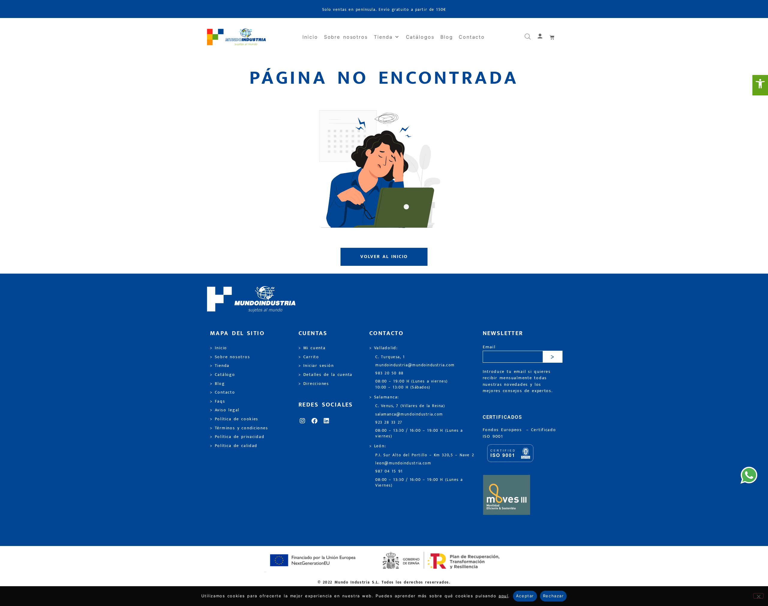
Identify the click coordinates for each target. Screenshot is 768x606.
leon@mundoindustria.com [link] (403, 463)
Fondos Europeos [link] (503, 430)
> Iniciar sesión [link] (316, 365)
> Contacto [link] (222, 392)
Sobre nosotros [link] (346, 37)
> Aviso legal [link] (224, 410)
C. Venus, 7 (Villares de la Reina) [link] (410, 406)
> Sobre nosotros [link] (230, 357)
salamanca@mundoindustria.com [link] (409, 414)
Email (489, 347)
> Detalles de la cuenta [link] (325, 374)
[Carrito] (552, 37)
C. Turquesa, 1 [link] (390, 357)
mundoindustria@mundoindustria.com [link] (415, 365)
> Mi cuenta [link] (312, 348)
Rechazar (553, 595)
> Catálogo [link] (222, 374)
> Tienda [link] (220, 365)
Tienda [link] (383, 37)
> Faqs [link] (217, 401)
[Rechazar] (758, 595)
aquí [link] (503, 595)
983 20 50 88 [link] (389, 373)
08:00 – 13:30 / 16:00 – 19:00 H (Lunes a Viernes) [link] (419, 483)
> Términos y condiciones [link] (239, 428)
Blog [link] (446, 37)
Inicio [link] (310, 37)
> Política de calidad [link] (233, 445)
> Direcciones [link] (313, 383)
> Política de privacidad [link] (237, 436)
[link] (760, 85)
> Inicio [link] (218, 348)
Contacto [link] (471, 37)
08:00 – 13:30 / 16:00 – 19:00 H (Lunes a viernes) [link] (419, 434)
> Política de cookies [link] (234, 419)
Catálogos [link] (420, 37)
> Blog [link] (217, 383)
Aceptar (525, 595)
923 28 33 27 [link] (388, 422)
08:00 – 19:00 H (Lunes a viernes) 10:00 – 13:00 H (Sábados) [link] (411, 384)
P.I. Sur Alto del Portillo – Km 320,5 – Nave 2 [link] (424, 455)
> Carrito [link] (308, 357)
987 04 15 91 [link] (389, 471)
